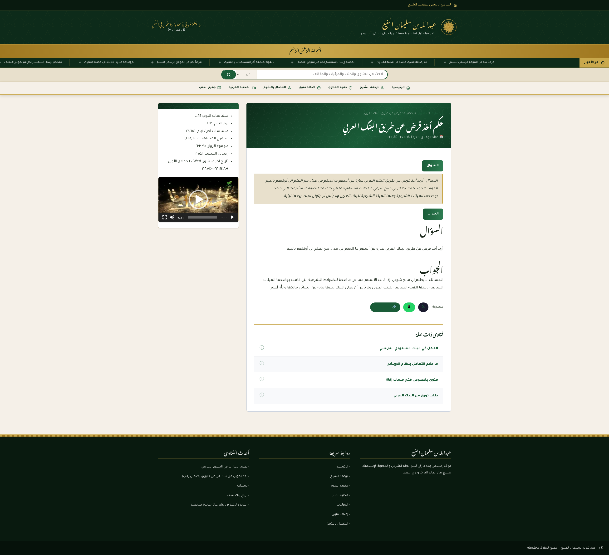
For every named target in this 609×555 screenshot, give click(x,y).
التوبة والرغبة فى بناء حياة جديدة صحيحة (219, 505)
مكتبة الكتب (339, 495)
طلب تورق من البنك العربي (415, 396)
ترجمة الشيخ (339, 476)
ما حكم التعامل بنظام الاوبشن (412, 364)
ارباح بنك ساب (237, 495)
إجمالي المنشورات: (212, 154)
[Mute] (172, 217)
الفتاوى (422, 113)
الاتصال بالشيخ (337, 524)
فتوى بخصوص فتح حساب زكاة (412, 380)
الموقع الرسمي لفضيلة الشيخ (430, 5)
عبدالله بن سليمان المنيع (409, 23)
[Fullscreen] (164, 217)
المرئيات (342, 505)
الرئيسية (437, 113)
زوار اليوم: (220, 124)
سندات (242, 486)
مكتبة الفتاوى (338, 486)
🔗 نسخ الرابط (385, 307)
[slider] (202, 217)
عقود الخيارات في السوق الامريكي (224, 467)
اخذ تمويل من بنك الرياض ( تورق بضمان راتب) (214, 476)
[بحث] (229, 74)
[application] (198, 199)
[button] (198, 199)
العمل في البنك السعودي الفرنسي (408, 349)
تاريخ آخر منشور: (214, 162)
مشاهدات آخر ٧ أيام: (211, 131)
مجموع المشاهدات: (211, 139)
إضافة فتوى (340, 514)
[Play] (232, 217)
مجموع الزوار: (217, 146)
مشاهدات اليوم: (214, 116)
